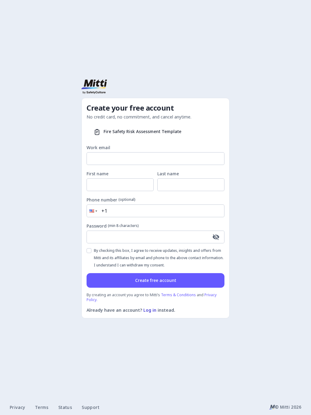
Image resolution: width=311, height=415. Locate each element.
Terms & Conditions (178, 294)
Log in (149, 310)
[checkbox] (89, 250)
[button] (92, 211)
